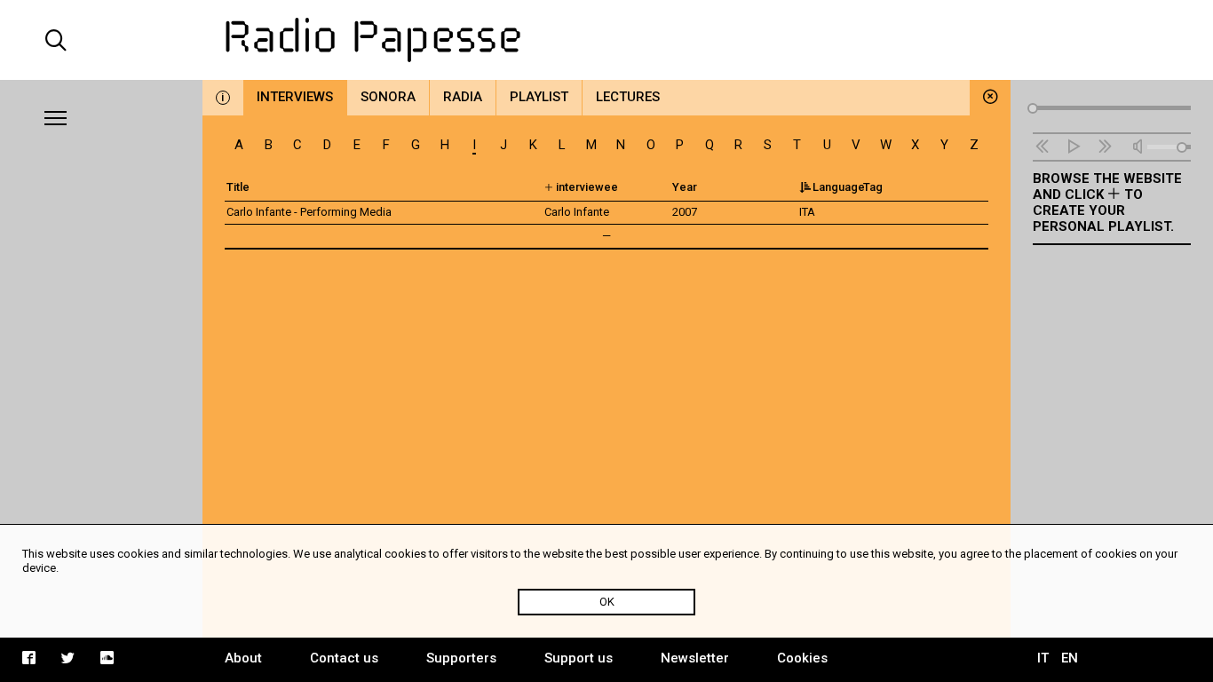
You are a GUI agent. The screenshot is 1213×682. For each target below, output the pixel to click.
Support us (578, 658)
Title (238, 187)
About (243, 658)
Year (684, 187)
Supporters (461, 658)
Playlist (539, 97)
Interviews (295, 97)
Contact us (344, 658)
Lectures (628, 97)
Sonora (388, 97)
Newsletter (695, 658)
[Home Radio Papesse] (606, 40)
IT (1043, 658)
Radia (462, 97)
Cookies (802, 658)
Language (839, 187)
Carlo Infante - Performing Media (309, 211)
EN (1069, 658)
